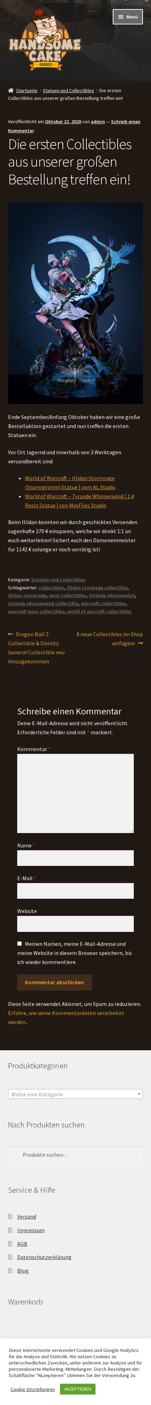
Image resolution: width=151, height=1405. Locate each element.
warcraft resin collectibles (36, 611)
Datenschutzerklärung (44, 1256)
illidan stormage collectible (97, 587)
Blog (23, 1270)
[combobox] (75, 1094)
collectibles (51, 587)
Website (27, 910)
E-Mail (26, 878)
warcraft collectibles (103, 603)
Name (26, 845)
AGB (22, 1243)
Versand (26, 1216)
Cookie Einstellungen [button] (33, 1389)
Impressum (31, 1230)
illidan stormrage (27, 595)
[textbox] (75, 1094)
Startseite (27, 90)
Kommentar (34, 748)
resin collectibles (67, 595)
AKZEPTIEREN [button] (77, 1389)
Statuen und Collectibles (68, 90)
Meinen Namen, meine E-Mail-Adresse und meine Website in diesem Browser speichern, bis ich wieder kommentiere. (74, 952)
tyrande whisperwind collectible (43, 603)
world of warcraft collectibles (99, 611)
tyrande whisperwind (112, 595)
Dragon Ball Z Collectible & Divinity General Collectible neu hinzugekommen (36, 647)
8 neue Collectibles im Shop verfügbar (109, 638)
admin (98, 121)
